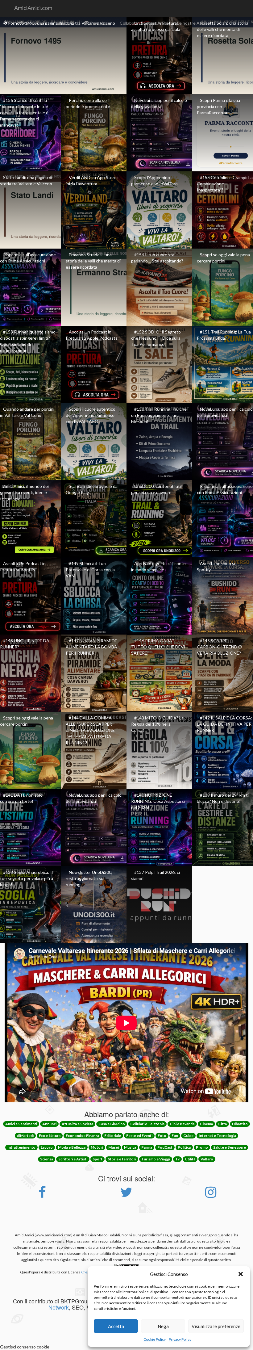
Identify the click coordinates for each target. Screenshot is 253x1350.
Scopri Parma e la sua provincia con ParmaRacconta (218, 106)
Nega (163, 1326)
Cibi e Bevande (182, 1124)
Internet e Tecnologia (217, 1135)
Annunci (49, 1124)
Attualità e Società (77, 1124)
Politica (184, 1147)
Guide (188, 1135)
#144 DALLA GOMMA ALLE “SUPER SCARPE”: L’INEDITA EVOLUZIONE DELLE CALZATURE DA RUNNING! (90, 730)
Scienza (46, 1159)
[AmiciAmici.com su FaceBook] (42, 1195)
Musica (130, 1147)
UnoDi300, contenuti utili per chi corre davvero (157, 489)
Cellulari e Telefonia (147, 1124)
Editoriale (112, 1135)
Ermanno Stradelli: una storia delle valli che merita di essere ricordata (93, 261)
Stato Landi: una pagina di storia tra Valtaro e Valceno (26, 180)
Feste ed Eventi (139, 1135)
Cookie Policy (154, 1339)
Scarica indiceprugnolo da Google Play (92, 489)
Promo (202, 1147)
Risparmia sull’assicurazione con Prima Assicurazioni (28, 257)
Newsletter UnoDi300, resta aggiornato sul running (89, 878)
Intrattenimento (21, 1147)
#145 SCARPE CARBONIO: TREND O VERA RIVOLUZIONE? (219, 647)
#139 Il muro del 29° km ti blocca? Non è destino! (223, 798)
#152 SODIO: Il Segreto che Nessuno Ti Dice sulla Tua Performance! (156, 338)
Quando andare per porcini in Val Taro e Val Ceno (27, 412)
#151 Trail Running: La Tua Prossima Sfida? (224, 335)
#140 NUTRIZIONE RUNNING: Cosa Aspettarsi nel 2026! (158, 801)
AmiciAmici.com (33, 7)
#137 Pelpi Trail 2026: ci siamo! (155, 875)
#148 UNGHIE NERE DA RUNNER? (24, 643)
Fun (175, 1135)
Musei (113, 1147)
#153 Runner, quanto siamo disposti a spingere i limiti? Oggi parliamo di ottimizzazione (28, 341)
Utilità (190, 1159)
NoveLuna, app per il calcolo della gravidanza (159, 103)
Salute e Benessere (229, 1147)
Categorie (33, 23)
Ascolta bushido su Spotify (217, 566)
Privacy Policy (180, 1339)
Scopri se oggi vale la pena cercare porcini (223, 257)
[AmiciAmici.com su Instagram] (210, 1195)
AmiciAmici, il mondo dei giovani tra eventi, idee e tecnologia (24, 492)
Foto (66, 23)
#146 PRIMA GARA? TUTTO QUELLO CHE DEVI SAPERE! (158, 647)
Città (222, 1124)
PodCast (164, 1147)
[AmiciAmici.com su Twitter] (126, 1195)
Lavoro (47, 1147)
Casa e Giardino (111, 1124)
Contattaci (99, 23)
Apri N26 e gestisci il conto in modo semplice (158, 566)
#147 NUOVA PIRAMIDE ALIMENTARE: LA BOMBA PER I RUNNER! (91, 647)
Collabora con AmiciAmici (144, 23)
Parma (146, 1147)
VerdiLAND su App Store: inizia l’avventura (92, 180)
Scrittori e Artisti (72, 1159)
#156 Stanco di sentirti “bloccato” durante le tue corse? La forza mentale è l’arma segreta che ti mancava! (24, 113)
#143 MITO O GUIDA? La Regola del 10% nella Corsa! (157, 724)
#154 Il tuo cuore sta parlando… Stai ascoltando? (157, 257)
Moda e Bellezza (71, 1147)
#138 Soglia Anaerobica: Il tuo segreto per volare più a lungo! (26, 878)
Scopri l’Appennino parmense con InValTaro (154, 180)
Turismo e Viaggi (155, 1159)
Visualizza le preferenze (216, 1326)
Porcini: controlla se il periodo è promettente (88, 103)
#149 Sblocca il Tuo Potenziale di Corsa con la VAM (90, 569)
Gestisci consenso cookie (24, 1346)
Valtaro (207, 1159)
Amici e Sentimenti (21, 1124)
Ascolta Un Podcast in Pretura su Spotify (23, 566)
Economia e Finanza (82, 1135)
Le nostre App (191, 23)
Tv (177, 1159)
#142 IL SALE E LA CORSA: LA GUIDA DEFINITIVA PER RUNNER (224, 724)
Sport (97, 1159)
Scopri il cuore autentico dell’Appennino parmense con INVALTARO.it (90, 415)
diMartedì (25, 1135)
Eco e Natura (49, 1135)
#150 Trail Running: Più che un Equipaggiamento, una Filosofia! (159, 415)
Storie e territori (122, 1159)
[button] (241, 1274)
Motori (97, 1147)
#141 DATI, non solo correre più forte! (21, 798)
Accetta (116, 1326)
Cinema (206, 1124)
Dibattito (240, 1124)
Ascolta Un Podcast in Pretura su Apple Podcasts (92, 335)
